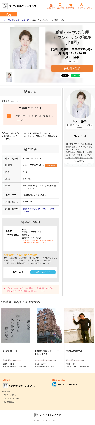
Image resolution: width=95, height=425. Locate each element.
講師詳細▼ (73, 61)
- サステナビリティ (9, 395)
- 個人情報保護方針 (9, 402)
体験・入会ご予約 (43, 272)
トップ (3, 20)
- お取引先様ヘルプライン (11, 398)
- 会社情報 (6, 391)
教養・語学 (26, 20)
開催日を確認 (72, 68)
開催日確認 (51, 166)
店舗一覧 (11, 20)
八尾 (17, 20)
